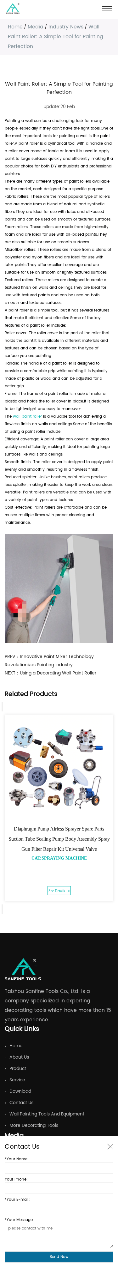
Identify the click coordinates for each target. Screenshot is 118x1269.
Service (17, 1080)
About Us (19, 1057)
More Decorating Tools (33, 1125)
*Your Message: (19, 1220)
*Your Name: (17, 1159)
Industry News (65, 27)
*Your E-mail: (17, 1200)
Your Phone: (16, 1179)
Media (35, 27)
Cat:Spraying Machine (59, 858)
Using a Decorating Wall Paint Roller (58, 673)
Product (17, 1068)
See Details (57, 891)
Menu (107, 8)
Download (20, 1091)
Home (15, 27)
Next (2, 909)
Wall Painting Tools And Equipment (46, 1114)
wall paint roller (27, 417)
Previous (2, 706)
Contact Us (21, 1102)
